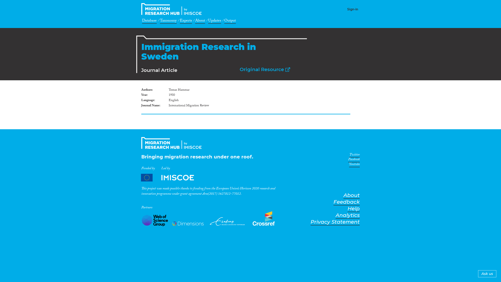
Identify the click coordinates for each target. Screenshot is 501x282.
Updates (214, 21)
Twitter (354, 155)
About (200, 21)
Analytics (348, 215)
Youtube (354, 165)
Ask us (487, 274)
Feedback (346, 202)
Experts (186, 21)
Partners (171, 178)
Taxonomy (168, 21)
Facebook (354, 160)
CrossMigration (172, 9)
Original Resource (262, 69)
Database (149, 21)
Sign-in (352, 9)
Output (230, 21)
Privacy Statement (335, 222)
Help (354, 209)
